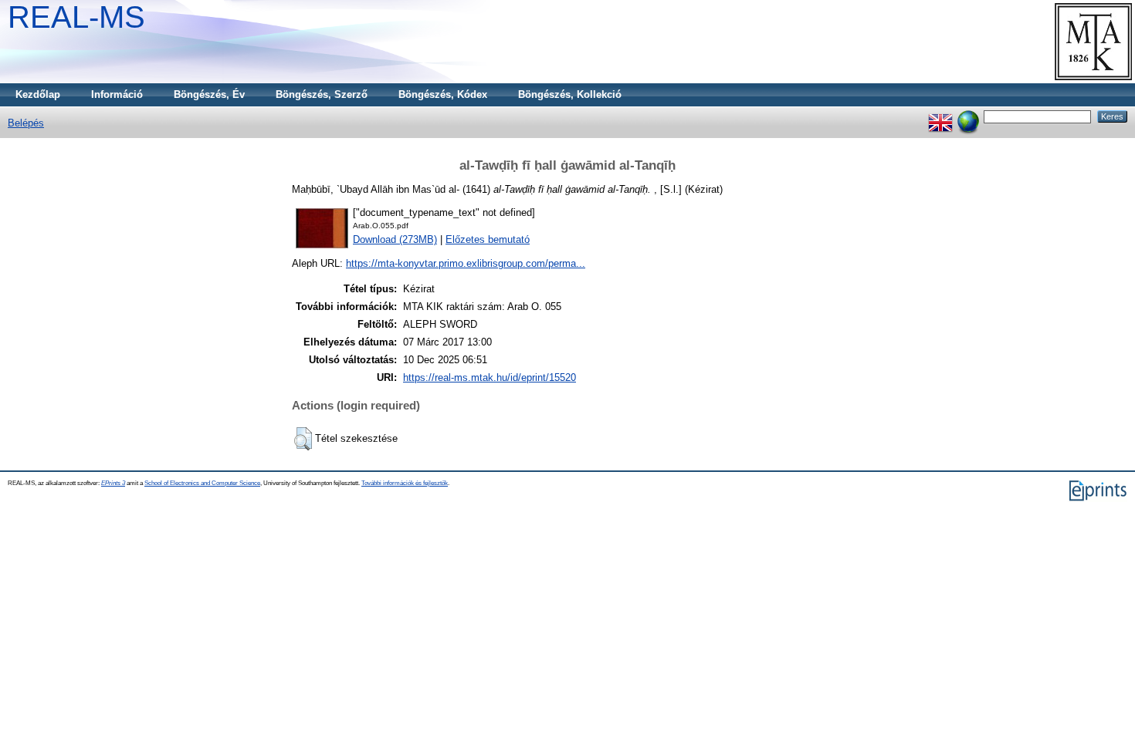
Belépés (26, 123)
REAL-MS (76, 17)
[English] (940, 116)
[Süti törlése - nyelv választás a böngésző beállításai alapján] (968, 116)
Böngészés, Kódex (442, 94)
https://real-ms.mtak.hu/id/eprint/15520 (489, 377)
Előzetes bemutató (488, 239)
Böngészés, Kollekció (570, 94)
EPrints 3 (113, 483)
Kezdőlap (37, 94)
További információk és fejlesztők (404, 483)
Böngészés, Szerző (322, 94)
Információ (117, 94)
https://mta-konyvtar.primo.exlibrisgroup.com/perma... (465, 263)
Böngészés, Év (209, 94)
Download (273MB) (395, 239)
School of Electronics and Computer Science (202, 483)
